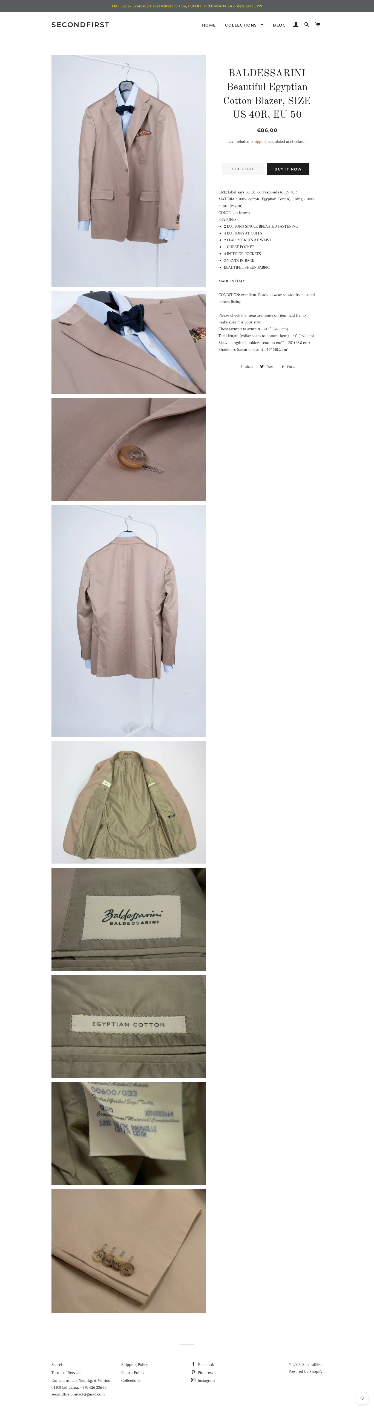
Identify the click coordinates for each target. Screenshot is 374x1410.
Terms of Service (65, 1372)
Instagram (206, 1380)
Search (57, 1364)
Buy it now (288, 169)
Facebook (205, 1364)
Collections (241, 25)
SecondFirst (80, 25)
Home (209, 25)
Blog (279, 25)
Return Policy (132, 1372)
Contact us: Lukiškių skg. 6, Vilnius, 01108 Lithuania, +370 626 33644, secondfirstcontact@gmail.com (81, 1387)
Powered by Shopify (306, 1371)
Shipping (259, 141)
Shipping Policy (134, 1364)
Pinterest (205, 1372)
